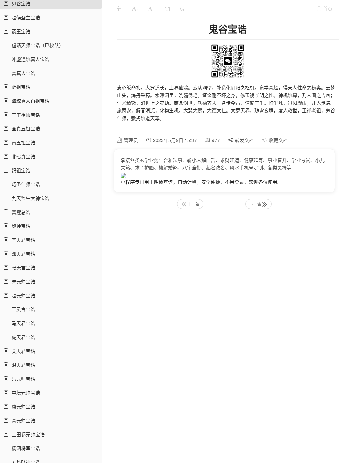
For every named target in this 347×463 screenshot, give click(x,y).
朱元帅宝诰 (22, 281)
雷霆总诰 (19, 211)
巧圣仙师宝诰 (24, 184)
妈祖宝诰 (19, 170)
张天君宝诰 (22, 267)
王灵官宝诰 (22, 309)
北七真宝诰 (22, 156)
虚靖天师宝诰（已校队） (36, 45)
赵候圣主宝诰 (24, 17)
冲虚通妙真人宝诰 (29, 59)
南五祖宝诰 (22, 142)
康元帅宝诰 (22, 406)
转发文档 (243, 140)
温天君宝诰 (22, 364)
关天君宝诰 (22, 350)
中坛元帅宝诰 (24, 392)
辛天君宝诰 (22, 239)
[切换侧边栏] (119, 8)
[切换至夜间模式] (182, 8)
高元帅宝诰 (22, 420)
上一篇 (193, 204)
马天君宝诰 (22, 323)
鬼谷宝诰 (19, 3)
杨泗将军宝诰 (24, 448)
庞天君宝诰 (22, 337)
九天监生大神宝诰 (29, 198)
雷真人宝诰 (22, 72)
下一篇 (255, 204)
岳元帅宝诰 (22, 378)
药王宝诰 (19, 31)
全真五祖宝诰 (24, 128)
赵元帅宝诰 (22, 295)
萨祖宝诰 (19, 86)
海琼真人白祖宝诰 (29, 100)
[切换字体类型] (167, 8)
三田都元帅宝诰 (27, 434)
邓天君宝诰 (22, 253)
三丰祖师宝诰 (24, 114)
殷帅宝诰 (19, 225)
